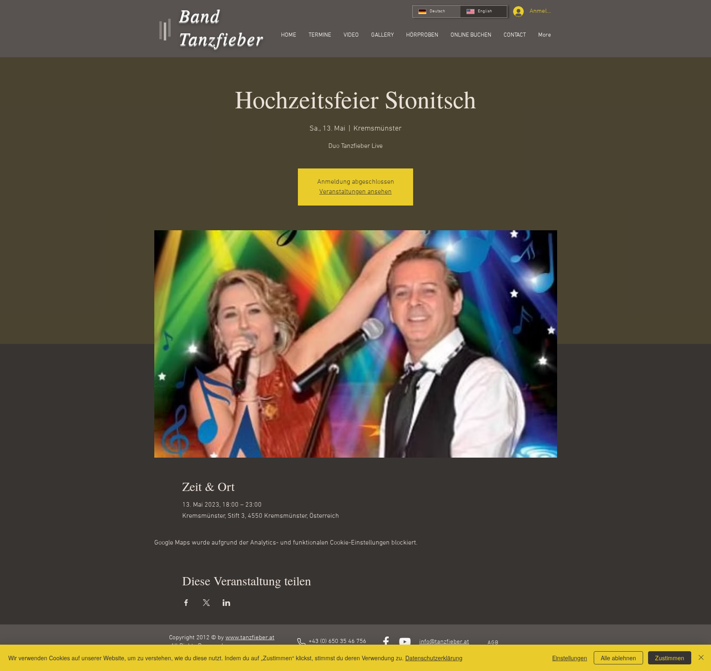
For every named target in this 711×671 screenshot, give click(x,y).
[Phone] (301, 642)
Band (200, 15)
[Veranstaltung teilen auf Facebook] (186, 602)
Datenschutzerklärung (433, 658)
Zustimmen (669, 658)
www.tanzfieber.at (249, 637)
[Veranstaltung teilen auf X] (206, 602)
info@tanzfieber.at (444, 641)
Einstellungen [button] (569, 658)
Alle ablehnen (618, 658)
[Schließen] (701, 657)
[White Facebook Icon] (386, 642)
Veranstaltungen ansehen (355, 192)
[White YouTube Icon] (405, 642)
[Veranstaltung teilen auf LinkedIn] (226, 602)
